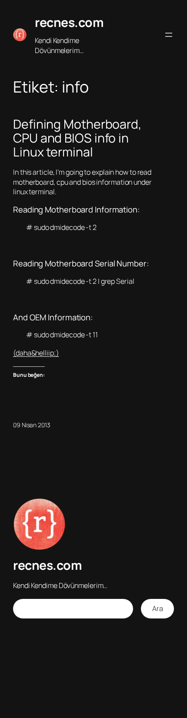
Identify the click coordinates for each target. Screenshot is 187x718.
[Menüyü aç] (169, 35)
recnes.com (69, 22)
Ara (157, 608)
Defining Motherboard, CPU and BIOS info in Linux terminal (77, 138)
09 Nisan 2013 (31, 425)
